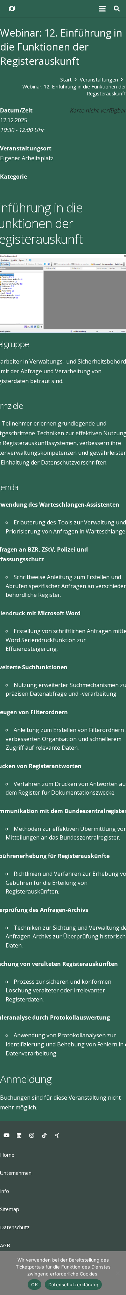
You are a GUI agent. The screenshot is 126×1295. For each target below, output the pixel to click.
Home (7, 1155)
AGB (5, 1245)
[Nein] (117, 1273)
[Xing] (56, 1135)
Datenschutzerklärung (73, 1284)
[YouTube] (6, 1135)
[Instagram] (31, 1135)
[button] (102, 8)
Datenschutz (14, 1227)
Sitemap (9, 1209)
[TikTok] (44, 1135)
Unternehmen (15, 1173)
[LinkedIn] (19, 1135)
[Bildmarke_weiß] (12, 8)
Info (4, 1191)
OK (34, 1284)
